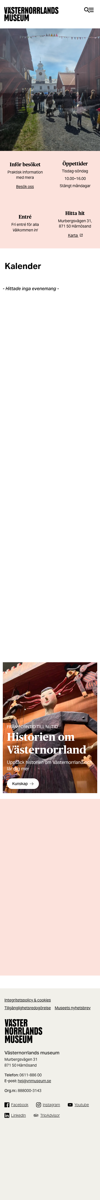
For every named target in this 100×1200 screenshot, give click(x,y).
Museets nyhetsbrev (73, 1007)
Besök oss (25, 186)
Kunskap (20, 783)
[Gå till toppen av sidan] (93, 1175)
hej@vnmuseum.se (34, 1080)
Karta (73, 235)
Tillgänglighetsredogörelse (27, 1007)
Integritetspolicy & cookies (27, 1000)
